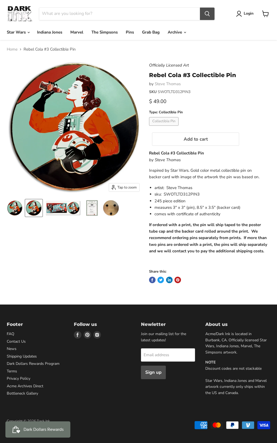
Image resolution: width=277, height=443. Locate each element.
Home (12, 49)
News (12, 348)
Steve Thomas (168, 84)
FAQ (10, 333)
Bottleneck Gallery (22, 393)
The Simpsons (104, 32)
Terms (12, 371)
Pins (130, 32)
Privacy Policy (18, 378)
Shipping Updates (22, 356)
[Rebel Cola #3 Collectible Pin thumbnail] (15, 208)
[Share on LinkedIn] (169, 280)
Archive (175, 32)
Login (248, 13)
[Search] (207, 14)
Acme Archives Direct (25, 386)
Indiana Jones (49, 32)
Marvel (76, 32)
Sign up (153, 372)
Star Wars (17, 32)
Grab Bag (151, 32)
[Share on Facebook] (152, 280)
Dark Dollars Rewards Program (33, 363)
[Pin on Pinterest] (177, 280)
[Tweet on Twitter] (160, 280)
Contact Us (16, 341)
